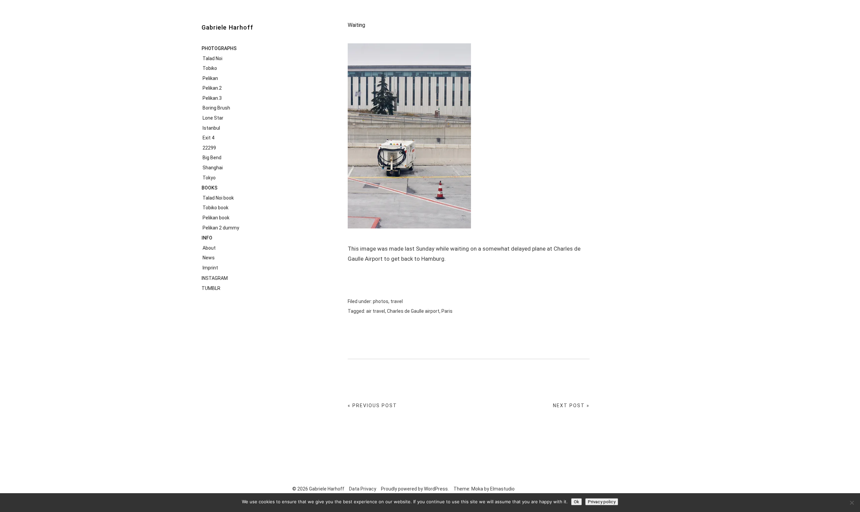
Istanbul (211, 128)
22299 (209, 148)
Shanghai (213, 167)
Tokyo (209, 177)
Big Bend (212, 157)
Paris (447, 311)
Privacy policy (601, 501)
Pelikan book (216, 217)
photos (380, 301)
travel (396, 301)
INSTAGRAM (215, 278)
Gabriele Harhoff (227, 27)
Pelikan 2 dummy (221, 227)
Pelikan (210, 78)
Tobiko (210, 68)
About (209, 248)
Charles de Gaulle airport (413, 311)
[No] (851, 502)
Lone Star (213, 118)
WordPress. (436, 489)
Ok (576, 501)
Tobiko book (215, 207)
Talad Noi (212, 58)
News (209, 257)
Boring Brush (216, 108)
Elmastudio (502, 489)
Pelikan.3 (212, 98)
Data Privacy (362, 489)
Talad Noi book (218, 198)
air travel (375, 311)
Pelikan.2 (212, 88)
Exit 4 (208, 137)
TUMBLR (211, 288)
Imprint (210, 267)
